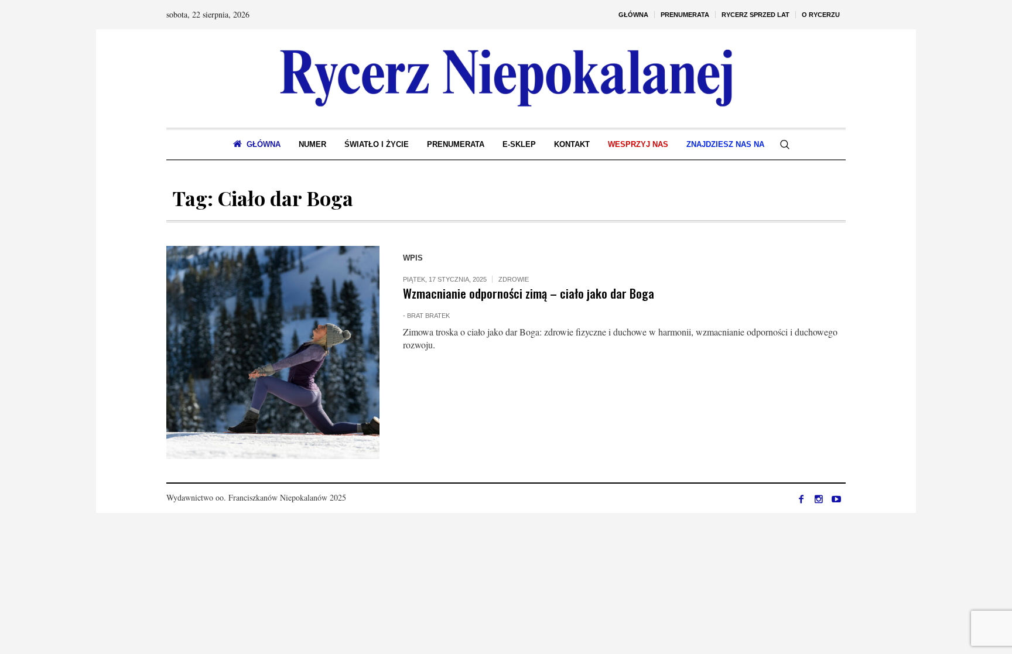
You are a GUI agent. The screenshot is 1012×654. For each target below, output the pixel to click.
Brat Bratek (428, 315)
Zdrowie (513, 279)
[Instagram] (819, 499)
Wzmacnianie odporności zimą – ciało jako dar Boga (528, 293)
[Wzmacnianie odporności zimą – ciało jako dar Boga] (273, 352)
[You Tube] (836, 499)
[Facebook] (801, 499)
